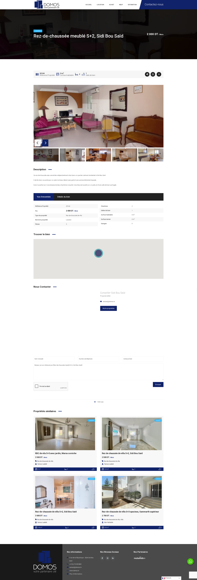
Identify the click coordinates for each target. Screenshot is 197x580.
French (168, 578)
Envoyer (158, 384)
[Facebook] (102, 558)
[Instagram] (107, 558)
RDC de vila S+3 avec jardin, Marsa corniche (55, 453)
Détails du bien (63, 197)
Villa (122, 519)
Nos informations (74, 552)
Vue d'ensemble (44, 197)
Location (68, 220)
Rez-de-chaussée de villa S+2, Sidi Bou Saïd (56, 511)
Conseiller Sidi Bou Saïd (112, 292)
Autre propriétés (108, 308)
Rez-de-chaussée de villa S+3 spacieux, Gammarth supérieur (130, 511)
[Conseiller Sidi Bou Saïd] (65, 323)
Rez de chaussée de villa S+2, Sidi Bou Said (122, 453)
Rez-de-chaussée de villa (74, 215)
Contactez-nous (154, 4)
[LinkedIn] (113, 558)
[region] (98, 259)
